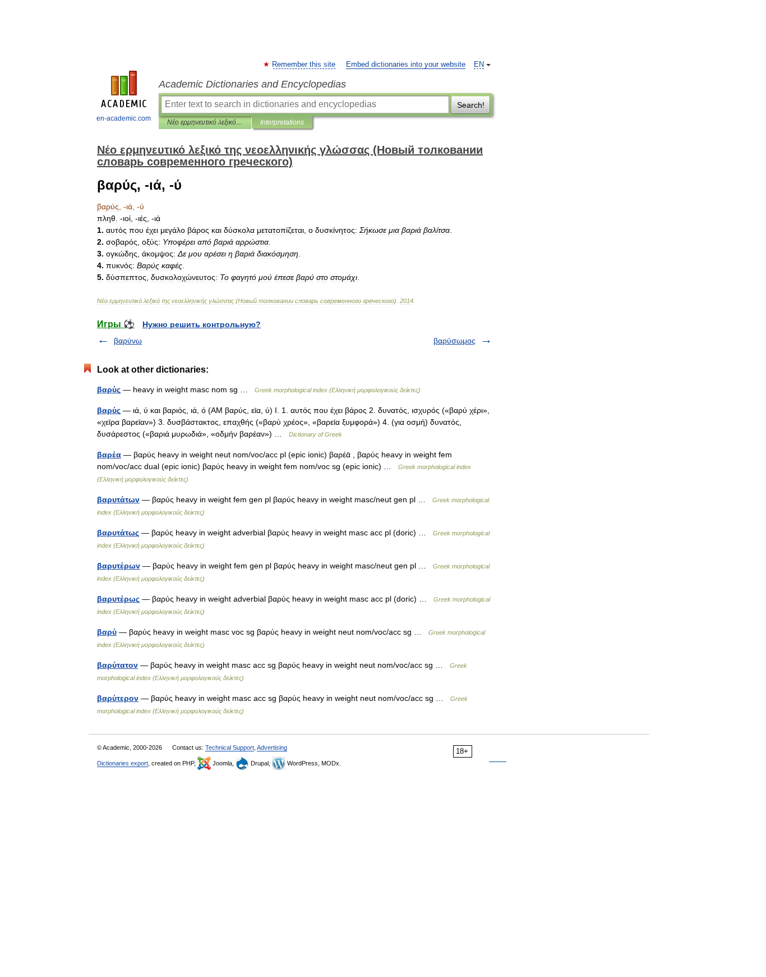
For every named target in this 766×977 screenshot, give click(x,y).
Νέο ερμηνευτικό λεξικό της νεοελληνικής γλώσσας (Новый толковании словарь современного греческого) (205, 122)
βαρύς (109, 389)
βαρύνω (128, 340)
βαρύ (107, 631)
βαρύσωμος (454, 340)
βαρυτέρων (118, 565)
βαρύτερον (118, 698)
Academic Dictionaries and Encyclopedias (252, 84)
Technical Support (229, 747)
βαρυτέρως (118, 598)
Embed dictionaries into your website (405, 64)
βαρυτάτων (118, 499)
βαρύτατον (117, 664)
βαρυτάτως (118, 532)
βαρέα (109, 454)
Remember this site (304, 64)
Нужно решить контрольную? (201, 324)
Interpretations (282, 122)
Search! (470, 104)
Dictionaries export (122, 763)
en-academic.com (123, 118)
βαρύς (109, 410)
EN (479, 64)
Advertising (272, 747)
